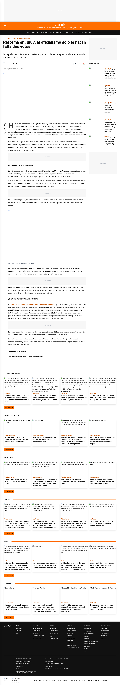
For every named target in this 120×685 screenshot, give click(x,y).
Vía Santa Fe (71, 638)
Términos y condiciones (23, 659)
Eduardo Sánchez (13, 64)
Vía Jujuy (6, 39)
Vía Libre (104, 635)
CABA (17, 633)
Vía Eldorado (71, 630)
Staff (18, 668)
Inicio (29, 32)
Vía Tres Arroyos (38, 635)
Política (86, 636)
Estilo (86, 648)
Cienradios (73, 680)
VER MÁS (8, 407)
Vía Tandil (36, 633)
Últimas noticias (89, 633)
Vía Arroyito (37, 630)
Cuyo (72, 32)
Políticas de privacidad (23, 661)
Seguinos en (78, 63)
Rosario (44, 32)
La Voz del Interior (94, 680)
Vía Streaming (105, 630)
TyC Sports (82, 680)
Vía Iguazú (70, 633)
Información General (91, 641)
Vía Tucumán (54, 630)
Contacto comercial (22, 663)
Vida (85, 651)
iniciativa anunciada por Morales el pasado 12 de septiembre (33, 304)
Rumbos (103, 638)
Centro (52, 32)
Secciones (89, 32)
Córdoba (36, 32)
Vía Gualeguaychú (73, 648)
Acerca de (19, 666)
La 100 (59, 680)
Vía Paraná (70, 643)
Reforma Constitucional (17, 357)
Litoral (66, 32)
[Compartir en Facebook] (4, 124)
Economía (87, 638)
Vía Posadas (71, 628)
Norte (58, 32)
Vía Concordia (71, 645)
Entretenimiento (89, 643)
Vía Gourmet (105, 633)
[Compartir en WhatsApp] (4, 129)
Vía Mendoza (54, 638)
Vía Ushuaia (87, 628)
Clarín (35, 680)
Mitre (54, 680)
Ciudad (66, 680)
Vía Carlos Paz (37, 628)
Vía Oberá (70, 635)
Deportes (87, 646)
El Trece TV (46, 680)
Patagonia (80, 32)
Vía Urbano (104, 628)
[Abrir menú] (20, 24)
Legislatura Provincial (21, 39)
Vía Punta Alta (37, 638)
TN (40, 680)
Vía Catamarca (54, 633)
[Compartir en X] (4, 133)
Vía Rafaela (70, 640)
